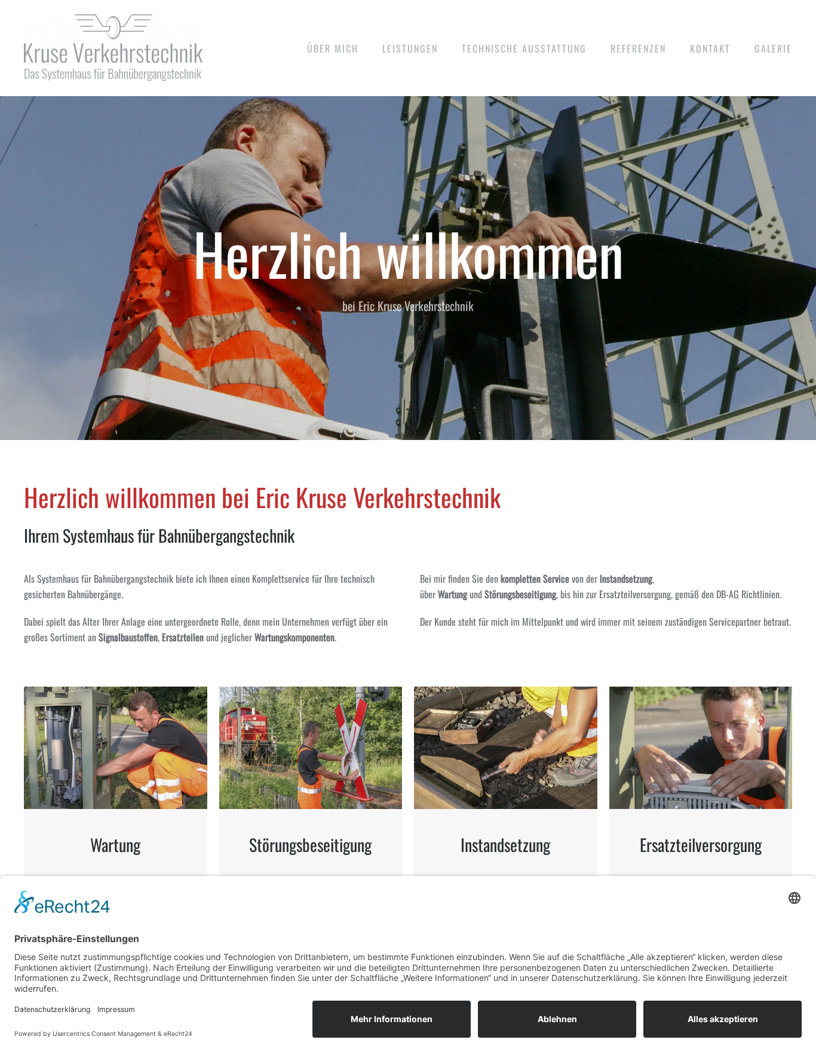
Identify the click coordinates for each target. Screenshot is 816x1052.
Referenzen (638, 48)
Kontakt (710, 48)
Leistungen (410, 48)
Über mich (332, 48)
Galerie (773, 48)
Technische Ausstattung (524, 48)
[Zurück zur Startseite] (113, 48)
